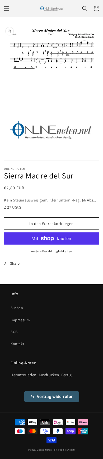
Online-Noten (44, 449)
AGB (14, 331)
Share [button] (15, 263)
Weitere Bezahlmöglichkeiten (51, 251)
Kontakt (17, 343)
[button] (6, 8)
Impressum (20, 320)
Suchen (17, 307)
